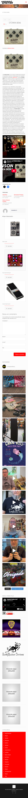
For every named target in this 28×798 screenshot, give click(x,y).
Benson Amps (11, 48)
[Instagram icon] (15, 793)
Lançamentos (7, 750)
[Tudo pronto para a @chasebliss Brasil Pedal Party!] (14, 454)
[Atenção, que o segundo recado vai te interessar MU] (14, 550)
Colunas (6, 738)
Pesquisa (7, 761)
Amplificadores (8, 733)
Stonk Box (5, 194)
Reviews (6, 766)
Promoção (7, 764)
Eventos (6, 742)
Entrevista (7, 740)
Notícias (6, 759)
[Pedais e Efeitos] (7, 2)
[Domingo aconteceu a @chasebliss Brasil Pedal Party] (14, 430)
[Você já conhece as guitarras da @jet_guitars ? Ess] (14, 478)
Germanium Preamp (18, 194)
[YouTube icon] (14, 793)
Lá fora (6, 747)
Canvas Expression (6, 304)
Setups (6, 769)
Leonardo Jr (14, 210)
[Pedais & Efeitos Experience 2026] (14, 502)
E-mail (4, 342)
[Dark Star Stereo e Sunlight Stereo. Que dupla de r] (14, 381)
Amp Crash (4, 241)
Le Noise (6, 752)
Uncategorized (8, 771)
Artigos (6, 735)
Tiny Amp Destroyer (6, 272)
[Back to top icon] (14, 786)
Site (3, 347)
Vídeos (6, 773)
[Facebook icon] (12, 793)
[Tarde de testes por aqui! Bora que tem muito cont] (14, 406)
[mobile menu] (26, 2)
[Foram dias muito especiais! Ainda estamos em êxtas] (14, 574)
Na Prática (7, 757)
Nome (4, 336)
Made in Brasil (8, 754)
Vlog (6, 776)
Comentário (5, 320)
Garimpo (6, 745)
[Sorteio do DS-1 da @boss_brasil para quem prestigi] (14, 526)
